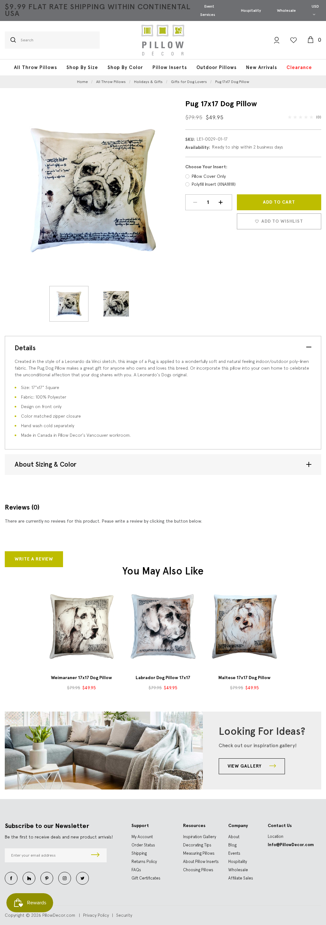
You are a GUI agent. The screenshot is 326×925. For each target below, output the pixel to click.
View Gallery (245, 766)
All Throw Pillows (35, 67)
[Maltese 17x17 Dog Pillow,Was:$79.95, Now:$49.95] (244, 626)
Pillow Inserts (169, 67)
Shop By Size (82, 67)
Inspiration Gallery (199, 836)
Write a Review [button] (34, 559)
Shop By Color (125, 67)
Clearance (299, 67)
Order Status (143, 845)
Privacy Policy (96, 915)
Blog (232, 845)
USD (315, 6)
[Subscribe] (95, 855)
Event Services (207, 10)
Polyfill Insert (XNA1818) (214, 184)
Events (234, 853)
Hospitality (251, 10)
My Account (142, 836)
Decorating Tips (197, 845)
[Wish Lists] (293, 40)
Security (124, 915)
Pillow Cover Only (209, 176)
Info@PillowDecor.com (291, 844)
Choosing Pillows (198, 869)
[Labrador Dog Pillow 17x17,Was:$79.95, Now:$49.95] (163, 626)
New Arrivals (261, 67)
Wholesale (286, 10)
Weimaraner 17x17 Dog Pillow (81, 677)
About (233, 836)
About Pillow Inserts (201, 861)
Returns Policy (144, 861)
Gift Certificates (145, 878)
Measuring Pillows (199, 853)
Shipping (139, 853)
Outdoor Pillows (216, 67)
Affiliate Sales (240, 878)
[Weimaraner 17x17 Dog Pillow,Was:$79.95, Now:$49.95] (81, 626)
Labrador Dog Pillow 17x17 (163, 677)
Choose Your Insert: (206, 167)
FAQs (136, 869)
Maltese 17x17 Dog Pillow (244, 677)
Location (275, 836)
